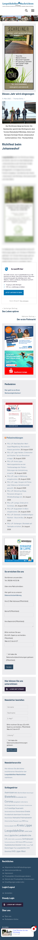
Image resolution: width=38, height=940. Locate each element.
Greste (27, 811)
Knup (26, 821)
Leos (26, 831)
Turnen (28, 845)
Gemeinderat (20, 811)
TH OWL (24, 845)
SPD (24, 842)
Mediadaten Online (11, 919)
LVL (6, 839)
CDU (25, 797)
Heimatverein (26, 817)
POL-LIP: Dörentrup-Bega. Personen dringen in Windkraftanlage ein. (16, 494)
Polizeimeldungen (15, 437)
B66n (16, 793)
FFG (6, 808)
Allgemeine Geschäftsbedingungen (18, 867)
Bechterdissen (22, 793)
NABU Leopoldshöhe (16, 839)
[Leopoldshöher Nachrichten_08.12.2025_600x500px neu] (19, 561)
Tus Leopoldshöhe (20, 848)
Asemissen (9, 792)
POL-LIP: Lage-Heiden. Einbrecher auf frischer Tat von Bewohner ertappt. (20, 455)
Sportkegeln (29, 842)
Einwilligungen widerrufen (14, 882)
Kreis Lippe (24, 825)
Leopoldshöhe (14, 830)
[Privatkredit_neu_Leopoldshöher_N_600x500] (19, 374)
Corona (9, 801)
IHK (23, 821)
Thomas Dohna (18, 99)
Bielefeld (10, 796)
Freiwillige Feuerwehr (15, 808)
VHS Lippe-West (19, 851)
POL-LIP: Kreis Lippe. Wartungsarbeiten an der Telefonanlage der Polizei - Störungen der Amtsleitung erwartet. (17, 467)
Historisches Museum (11, 821)
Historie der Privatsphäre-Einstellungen (19, 879)
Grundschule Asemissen (13, 814)
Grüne (10, 818)
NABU (9, 839)
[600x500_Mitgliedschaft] (19, 349)
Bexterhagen (30, 792)
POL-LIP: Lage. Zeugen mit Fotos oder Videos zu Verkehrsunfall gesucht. (19, 485)
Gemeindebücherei (10, 811)
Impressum (9, 873)
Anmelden (8, 893)
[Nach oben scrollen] (33, 935)
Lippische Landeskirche (19, 835)
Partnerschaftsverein (10, 842)
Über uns (8, 916)
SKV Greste (19, 842)
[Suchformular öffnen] (26, 10)
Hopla (20, 821)
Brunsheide (19, 797)
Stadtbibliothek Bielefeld (13, 845)
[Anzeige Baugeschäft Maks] (19, 427)
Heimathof (17, 817)
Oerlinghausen (27, 839)
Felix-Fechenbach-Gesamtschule (24, 805)
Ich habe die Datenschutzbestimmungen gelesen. (17, 742)
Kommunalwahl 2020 (11, 826)
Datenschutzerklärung (13, 870)
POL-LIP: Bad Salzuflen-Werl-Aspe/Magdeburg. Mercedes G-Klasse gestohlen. (18, 446)
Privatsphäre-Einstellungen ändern (18, 876)
